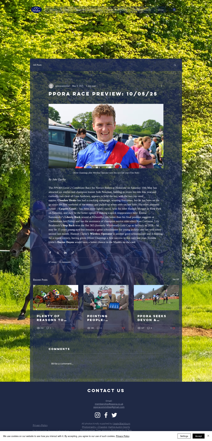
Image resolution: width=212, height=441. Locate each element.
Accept (198, 436)
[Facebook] (106, 415)
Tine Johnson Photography (110, 430)
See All (176, 279)
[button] (172, 9)
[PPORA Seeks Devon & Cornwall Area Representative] (156, 297)
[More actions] (161, 86)
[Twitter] (114, 415)
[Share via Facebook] (50, 252)
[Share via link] (72, 252)
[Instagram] (97, 415)
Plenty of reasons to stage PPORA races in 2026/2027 (51, 318)
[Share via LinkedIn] (65, 252)
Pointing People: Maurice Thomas (97, 318)
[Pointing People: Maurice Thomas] (106, 297)
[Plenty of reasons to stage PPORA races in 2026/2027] (55, 297)
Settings (184, 436)
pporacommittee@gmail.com (108, 406)
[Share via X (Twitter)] (57, 252)
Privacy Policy (122, 436)
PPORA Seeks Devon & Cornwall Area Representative (156, 318)
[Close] (208, 436)
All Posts (37, 65)
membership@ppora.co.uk (109, 403)
